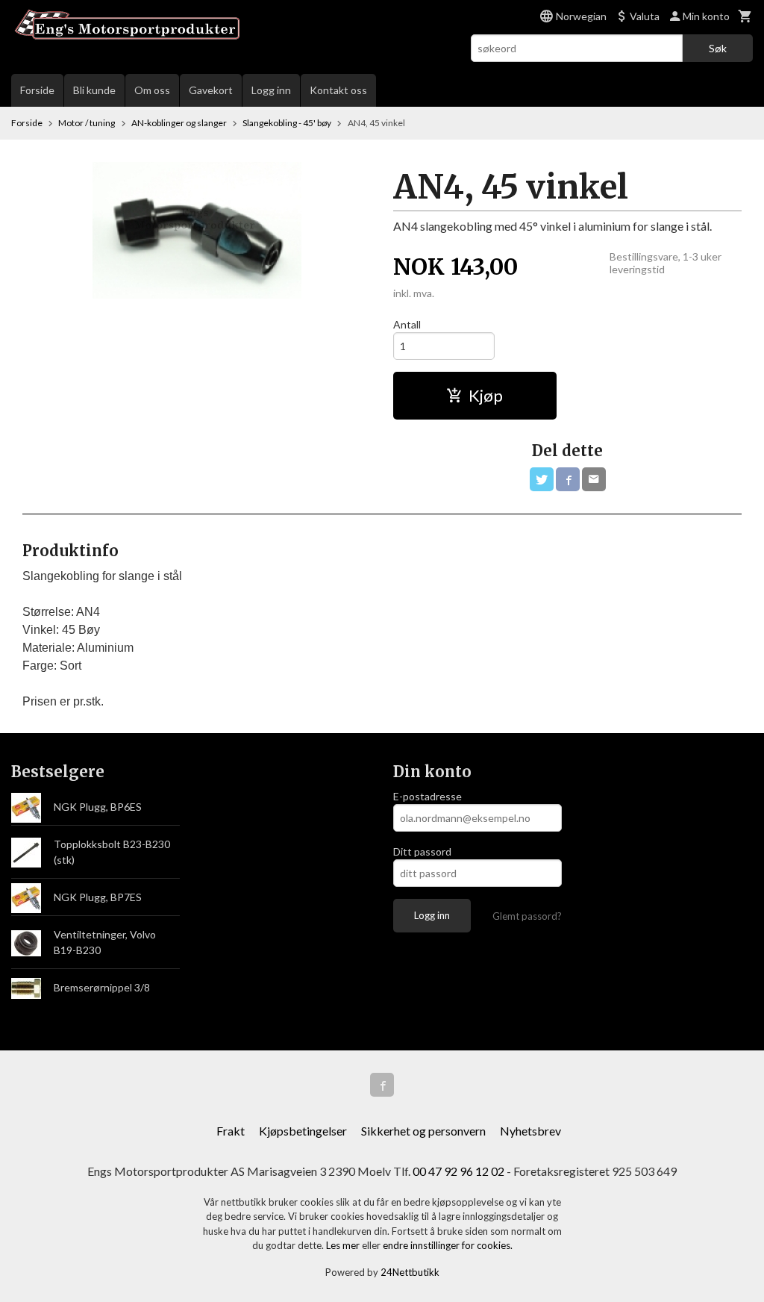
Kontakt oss (338, 90)
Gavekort (211, 90)
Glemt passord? (527, 916)
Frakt (230, 1131)
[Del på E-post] (594, 479)
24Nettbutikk (410, 1272)
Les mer (344, 1245)
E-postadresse (427, 796)
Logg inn (271, 90)
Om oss (152, 90)
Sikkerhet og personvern (423, 1131)
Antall (407, 324)
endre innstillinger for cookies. (448, 1245)
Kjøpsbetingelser (303, 1131)
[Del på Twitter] (542, 479)
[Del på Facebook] (568, 479)
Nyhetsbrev (530, 1131)
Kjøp (486, 395)
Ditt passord (422, 851)
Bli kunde (94, 90)
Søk (718, 48)
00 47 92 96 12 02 (458, 1171)
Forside (37, 90)
